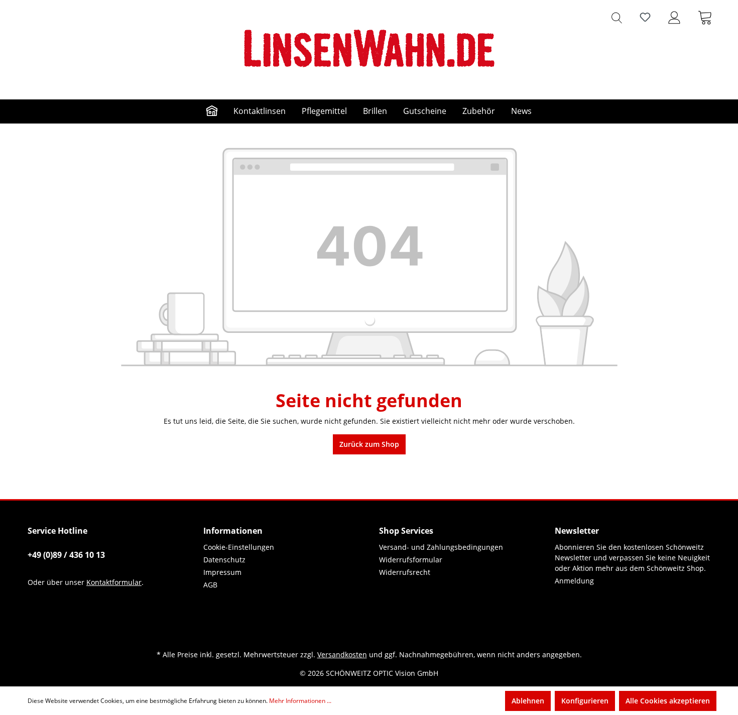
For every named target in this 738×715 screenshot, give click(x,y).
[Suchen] (617, 17)
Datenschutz (224, 559)
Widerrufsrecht (404, 572)
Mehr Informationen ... (300, 700)
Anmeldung (574, 580)
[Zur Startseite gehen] (369, 48)
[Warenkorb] (705, 17)
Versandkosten (342, 654)
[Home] (211, 111)
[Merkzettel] (645, 17)
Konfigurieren (584, 700)
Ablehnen (528, 700)
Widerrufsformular (410, 559)
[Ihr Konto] (674, 17)
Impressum (222, 572)
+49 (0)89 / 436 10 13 (66, 554)
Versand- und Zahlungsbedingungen (441, 547)
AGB (210, 584)
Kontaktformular (114, 582)
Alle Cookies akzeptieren (668, 700)
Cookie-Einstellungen (238, 547)
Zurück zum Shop (369, 444)
